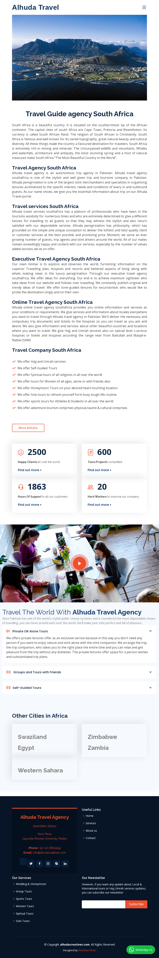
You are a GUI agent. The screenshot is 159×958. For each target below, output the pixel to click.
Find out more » (29, 470)
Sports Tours (24, 898)
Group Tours (24, 891)
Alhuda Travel (35, 7)
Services (91, 823)
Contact (91, 838)
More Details (28, 427)
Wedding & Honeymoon (31, 884)
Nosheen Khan (87, 950)
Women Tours (25, 906)
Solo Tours (23, 921)
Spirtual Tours (24, 913)
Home (89, 815)
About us (91, 830)
